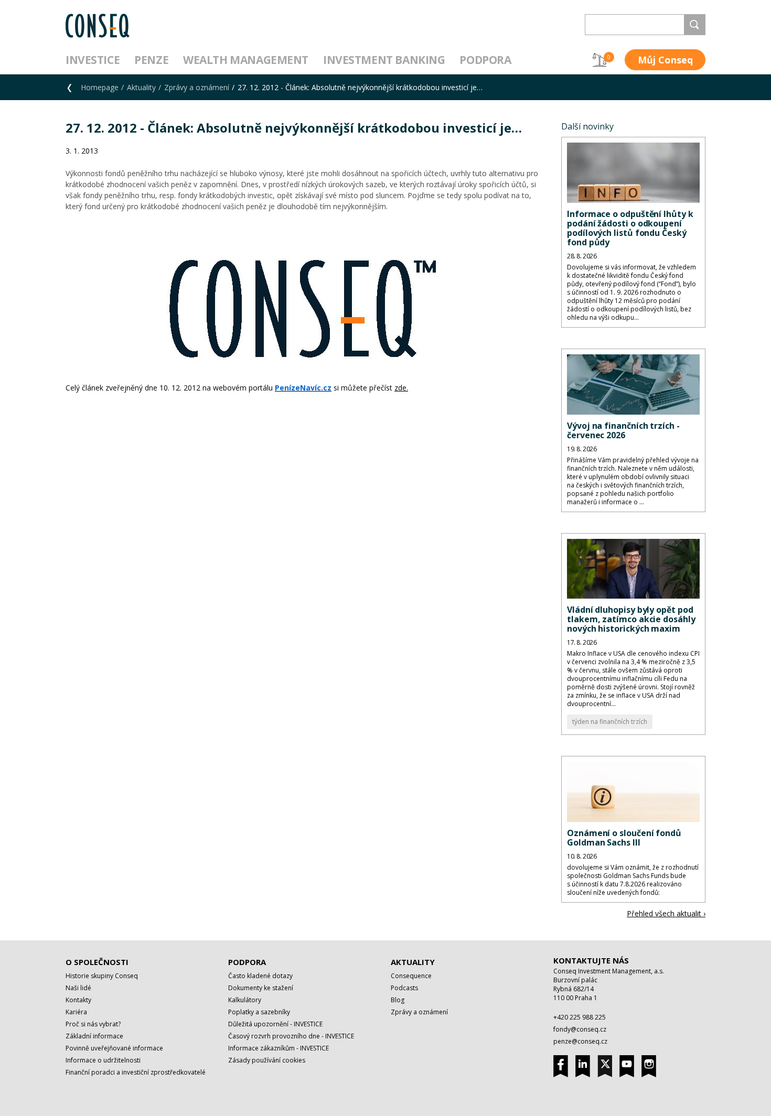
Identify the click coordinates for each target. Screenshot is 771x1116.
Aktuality (141, 87)
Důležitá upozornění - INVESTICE (275, 1024)
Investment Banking (384, 59)
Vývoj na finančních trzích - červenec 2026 (623, 430)
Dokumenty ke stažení (260, 987)
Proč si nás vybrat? (93, 1024)
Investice (93, 59)
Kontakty (78, 999)
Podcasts (404, 987)
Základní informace (94, 1036)
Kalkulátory (244, 999)
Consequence (411, 975)
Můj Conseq (665, 59)
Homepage (100, 87)
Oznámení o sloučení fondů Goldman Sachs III (624, 837)
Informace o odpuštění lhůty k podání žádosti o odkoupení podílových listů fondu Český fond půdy (630, 228)
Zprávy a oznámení (196, 87)
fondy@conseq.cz (579, 1029)
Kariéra (76, 1011)
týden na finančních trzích (609, 721)
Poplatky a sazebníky (259, 1011)
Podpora (485, 59)
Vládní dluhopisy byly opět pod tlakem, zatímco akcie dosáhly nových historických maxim (631, 619)
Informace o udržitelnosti (103, 1060)
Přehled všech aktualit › (666, 913)
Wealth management (245, 59)
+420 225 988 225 (579, 1017)
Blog (397, 999)
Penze (151, 59)
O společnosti (97, 962)
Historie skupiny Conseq (102, 975)
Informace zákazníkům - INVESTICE (278, 1048)
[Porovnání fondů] (599, 59)
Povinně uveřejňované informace (114, 1048)
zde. (401, 388)
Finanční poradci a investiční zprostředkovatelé (136, 1072)
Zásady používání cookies (266, 1060)
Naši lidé (78, 987)
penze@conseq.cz (580, 1041)
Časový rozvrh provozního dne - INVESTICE (291, 1036)
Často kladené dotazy (260, 975)
